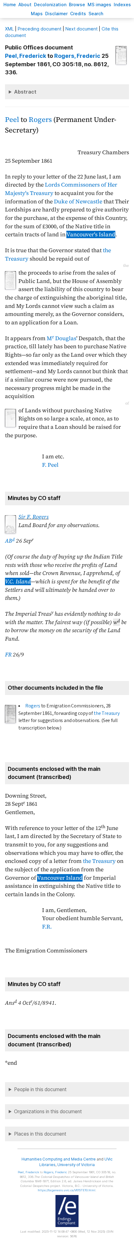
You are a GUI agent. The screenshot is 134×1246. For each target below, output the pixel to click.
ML (9, 28)
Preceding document (39, 28)
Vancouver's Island (90, 234)
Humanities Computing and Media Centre (59, 1159)
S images (99, 4)
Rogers (40, 119)
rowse (77, 4)
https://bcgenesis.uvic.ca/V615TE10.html (66, 1190)
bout (24, 4)
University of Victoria (76, 1164)
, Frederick (25, 56)
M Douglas (61, 338)
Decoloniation (50, 4)
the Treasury (107, 713)
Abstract (25, 92)
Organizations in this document (48, 1111)
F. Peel (50, 465)
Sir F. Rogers (33, 517)
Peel (12, 119)
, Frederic (77, 56)
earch (96, 13)
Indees (122, 4)
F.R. (47, 926)
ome (9, 4)
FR (8, 654)
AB (10, 540)
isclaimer (56, 13)
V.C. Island (18, 581)
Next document (81, 28)
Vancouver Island (60, 878)
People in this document (40, 1089)
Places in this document (40, 1134)
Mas (37, 13)
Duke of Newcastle (78, 201)
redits (78, 13)
